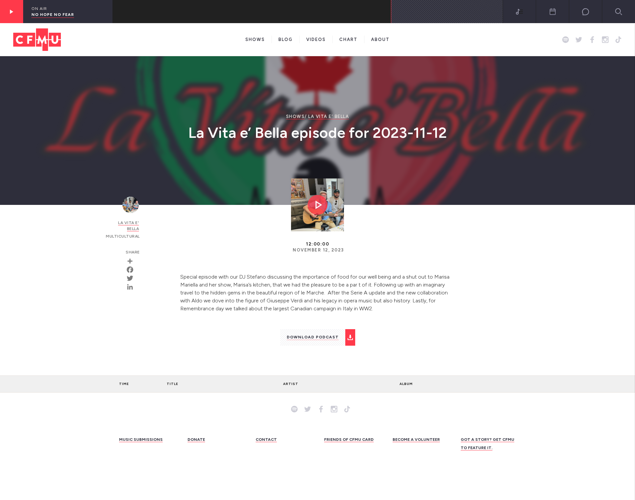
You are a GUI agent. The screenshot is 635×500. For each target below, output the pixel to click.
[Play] (11, 11)
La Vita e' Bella (328, 116)
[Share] (132, 261)
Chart (348, 39)
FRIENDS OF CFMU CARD (349, 439)
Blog (285, 39)
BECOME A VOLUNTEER (416, 439)
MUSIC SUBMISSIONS (141, 439)
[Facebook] (132, 269)
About (380, 39)
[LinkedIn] (132, 287)
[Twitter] (132, 278)
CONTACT (266, 439)
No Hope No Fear (52, 14)
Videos (316, 39)
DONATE (196, 439)
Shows (255, 39)
